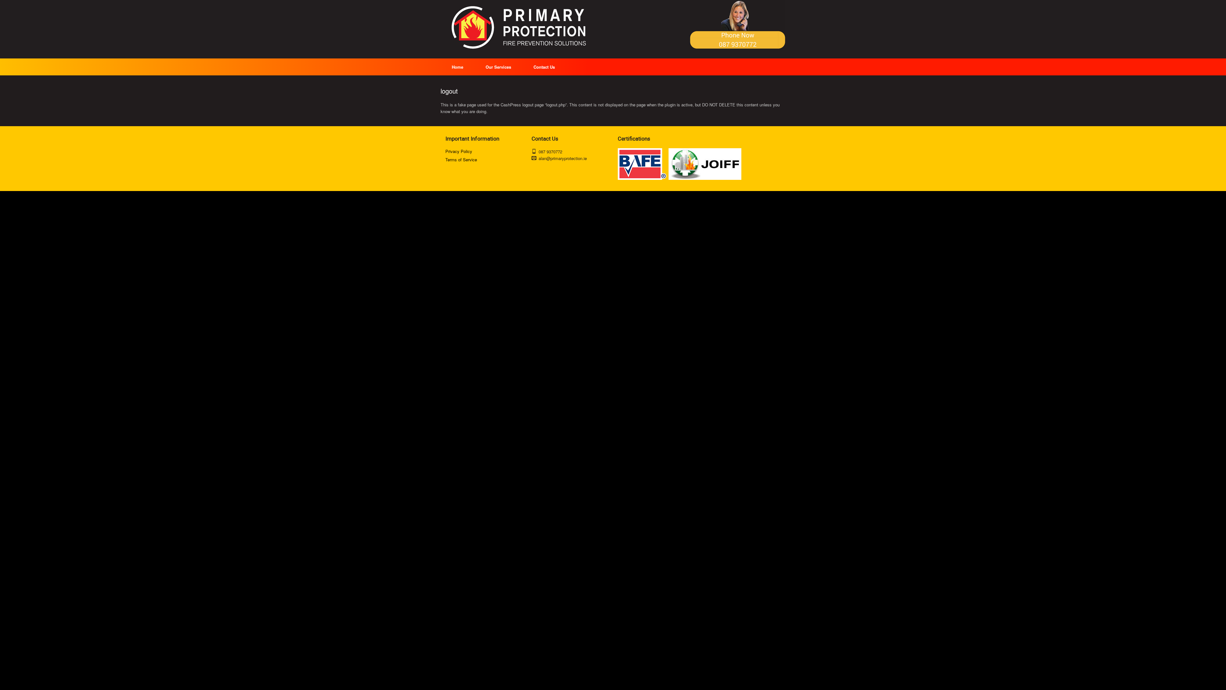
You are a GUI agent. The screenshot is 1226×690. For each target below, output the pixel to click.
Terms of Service (461, 160)
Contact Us (544, 67)
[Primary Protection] (520, 27)
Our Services (498, 67)
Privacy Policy (458, 151)
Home (457, 67)
